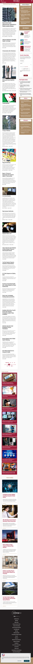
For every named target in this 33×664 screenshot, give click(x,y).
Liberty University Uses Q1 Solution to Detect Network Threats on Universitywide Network (9, 249)
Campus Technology (16, 625)
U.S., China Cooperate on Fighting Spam (8, 274)
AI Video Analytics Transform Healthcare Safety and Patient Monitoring (8, 434)
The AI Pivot (16, 646)
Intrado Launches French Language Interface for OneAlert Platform (8, 409)
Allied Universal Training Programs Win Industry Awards (25, 91)
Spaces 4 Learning (17, 641)
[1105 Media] (16, 616)
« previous (7, 362)
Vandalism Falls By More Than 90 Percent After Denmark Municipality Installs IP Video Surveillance (8, 312)
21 (12, 362)
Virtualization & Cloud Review (16, 650)
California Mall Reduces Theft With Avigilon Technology (9, 40)
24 (7, 364)
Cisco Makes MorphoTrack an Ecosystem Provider (8, 351)
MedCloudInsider (16, 632)
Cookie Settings (19, 660)
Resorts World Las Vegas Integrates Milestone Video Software (8, 546)
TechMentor (16, 643)
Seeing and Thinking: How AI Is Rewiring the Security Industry (26, 116)
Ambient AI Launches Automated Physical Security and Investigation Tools (9, 421)
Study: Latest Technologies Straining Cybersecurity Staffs (8, 296)
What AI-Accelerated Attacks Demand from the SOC (25, 113)
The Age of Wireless (6, 131)
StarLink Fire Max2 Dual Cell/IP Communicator (27, 47)
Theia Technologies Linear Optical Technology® (27, 32)
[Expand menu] (32, 1)
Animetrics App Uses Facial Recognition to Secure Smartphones (7, 327)
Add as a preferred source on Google (4, 2)
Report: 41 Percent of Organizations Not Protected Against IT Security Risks (8, 174)
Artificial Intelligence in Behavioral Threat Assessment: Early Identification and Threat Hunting (26, 105)
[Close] (29, 654)
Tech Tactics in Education (16, 644)
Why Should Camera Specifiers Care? (8, 80)
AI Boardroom (16, 618)
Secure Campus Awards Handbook (25, 132)
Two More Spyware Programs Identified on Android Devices (8, 263)
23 (5, 364)
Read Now (4, 503)
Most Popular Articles (23, 80)
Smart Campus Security (25, 122)
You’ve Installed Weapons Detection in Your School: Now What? (26, 127)
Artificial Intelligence (25, 5)
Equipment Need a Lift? (7, 234)
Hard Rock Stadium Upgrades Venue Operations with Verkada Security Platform (9, 598)
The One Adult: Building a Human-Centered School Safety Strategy (26, 101)
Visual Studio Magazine (16, 651)
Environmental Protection (16, 627)
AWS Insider (17, 622)
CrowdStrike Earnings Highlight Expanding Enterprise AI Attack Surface (9, 496)
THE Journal (17, 648)
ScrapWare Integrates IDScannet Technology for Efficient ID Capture (8, 383)
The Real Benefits (5, 103)
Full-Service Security (6, 196)
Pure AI (16, 636)
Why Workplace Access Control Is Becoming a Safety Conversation (9, 520)
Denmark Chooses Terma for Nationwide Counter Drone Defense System (25, 22)
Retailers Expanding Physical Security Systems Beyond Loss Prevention (9, 572)
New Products (26, 28)
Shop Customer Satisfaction (7, 211)
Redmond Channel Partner (16, 639)
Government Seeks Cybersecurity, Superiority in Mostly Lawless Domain (9, 24)
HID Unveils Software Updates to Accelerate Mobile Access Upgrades (9, 447)
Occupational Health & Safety (16, 634)
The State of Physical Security (25, 124)
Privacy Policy (26, 66)
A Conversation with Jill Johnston (9, 51)
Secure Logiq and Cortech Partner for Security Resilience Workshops (8, 460)
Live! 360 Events (16, 629)
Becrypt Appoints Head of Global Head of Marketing (8, 339)
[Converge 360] (16, 613)
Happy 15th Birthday (6, 163)
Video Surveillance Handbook (26, 130)
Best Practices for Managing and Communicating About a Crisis (25, 109)
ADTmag (16, 620)
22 (14, 362)
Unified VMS (25, 40)
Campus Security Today (16, 624)
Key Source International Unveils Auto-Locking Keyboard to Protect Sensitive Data (9, 285)
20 (10, 362)
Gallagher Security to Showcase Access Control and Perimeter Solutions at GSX (8, 473)
